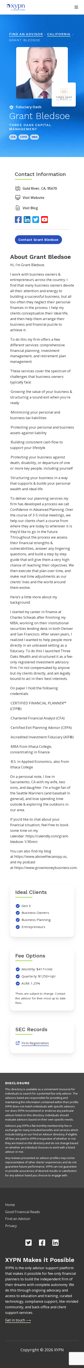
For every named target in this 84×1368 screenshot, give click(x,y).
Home (10, 1204)
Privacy (11, 1225)
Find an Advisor (26, 34)
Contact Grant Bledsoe (38, 240)
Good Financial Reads (22, 1211)
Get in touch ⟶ (18, 1320)
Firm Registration (35, 1043)
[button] (76, 7)
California (58, 34)
